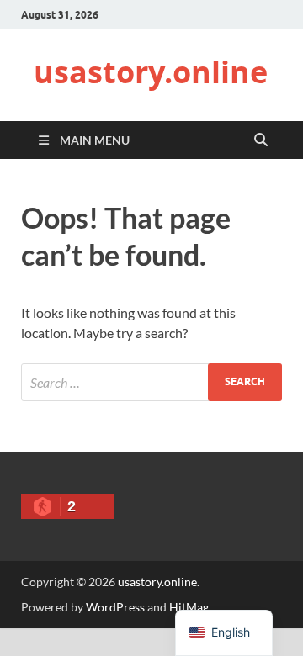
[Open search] (261, 140)
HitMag (189, 607)
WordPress (115, 607)
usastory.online (151, 72)
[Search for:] (151, 382)
